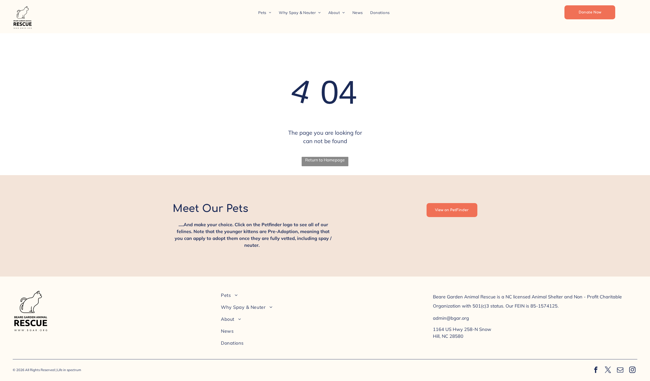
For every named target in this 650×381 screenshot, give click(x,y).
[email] (620, 370)
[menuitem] (264, 13)
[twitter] (608, 370)
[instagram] (632, 370)
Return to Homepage (325, 159)
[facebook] (596, 370)
